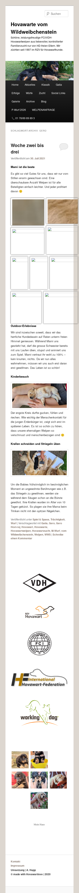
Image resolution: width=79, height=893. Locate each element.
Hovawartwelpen (21, 531)
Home (15, 84)
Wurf (13, 523)
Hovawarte (40, 527)
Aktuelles (30, 84)
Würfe (29, 93)
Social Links (58, 93)
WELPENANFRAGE (43, 109)
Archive (30, 101)
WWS (47, 534)
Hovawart (27, 527)
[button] (26, 214)
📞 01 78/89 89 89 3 (23, 118)
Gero (52, 523)
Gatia (59, 84)
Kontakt (15, 861)
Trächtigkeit (58, 519)
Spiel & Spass (41, 519)
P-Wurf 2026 (19, 109)
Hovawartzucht (41, 531)
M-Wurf (55, 531)
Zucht (42, 93)
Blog (43, 101)
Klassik (46, 84)
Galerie (16, 101)
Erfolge (16, 93)
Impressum (17, 865)
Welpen (38, 534)
